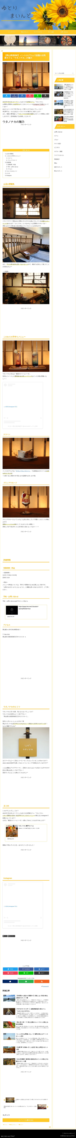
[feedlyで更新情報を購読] (26, 981)
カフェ (5, 936)
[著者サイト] (10, 981)
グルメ (56, 139)
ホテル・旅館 (58, 151)
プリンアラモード (12, 160)
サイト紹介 (57, 143)
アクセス (9, 169)
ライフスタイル (59, 155)
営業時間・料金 (11, 164)
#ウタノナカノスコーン (23, 471)
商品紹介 (57, 159)
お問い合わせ (58, 132)
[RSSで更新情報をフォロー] (41, 981)
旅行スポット (58, 167)
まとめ (8, 173)
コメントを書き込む (26, 1120)
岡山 (55, 163)
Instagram (9, 175)
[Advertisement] (26, 136)
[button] (73, 73)
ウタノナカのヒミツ (11, 171)
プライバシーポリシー (69, 1133)
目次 (24, 150)
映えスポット (12, 936)
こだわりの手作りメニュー (13, 156)
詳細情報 (8, 162)
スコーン (9, 158)
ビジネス (57, 147)
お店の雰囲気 (9, 153)
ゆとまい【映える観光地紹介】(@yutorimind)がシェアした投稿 (22, 426)
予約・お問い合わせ (12, 166)
